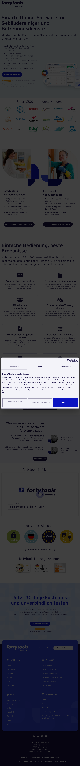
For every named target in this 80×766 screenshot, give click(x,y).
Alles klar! (65, 402)
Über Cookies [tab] (66, 367)
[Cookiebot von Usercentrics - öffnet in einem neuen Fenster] (68, 360)
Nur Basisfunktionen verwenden (14, 402)
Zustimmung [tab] (14, 367)
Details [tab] (40, 367)
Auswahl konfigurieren (39, 402)
